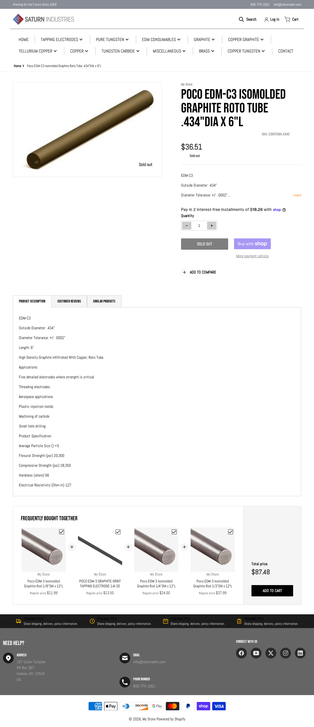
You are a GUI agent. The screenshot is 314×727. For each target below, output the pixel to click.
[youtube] (256, 653)
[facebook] (241, 653)
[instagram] (285, 653)
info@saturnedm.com (287, 4)
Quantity (187, 215)
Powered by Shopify (171, 719)
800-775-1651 (260, 4)
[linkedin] (300, 653)
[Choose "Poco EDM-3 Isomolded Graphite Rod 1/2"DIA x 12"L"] (230, 531)
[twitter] (270, 653)
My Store (149, 719)
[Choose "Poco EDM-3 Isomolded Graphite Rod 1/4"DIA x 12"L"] (174, 531)
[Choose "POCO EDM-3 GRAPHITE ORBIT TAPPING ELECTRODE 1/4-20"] (118, 531)
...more (296, 195)
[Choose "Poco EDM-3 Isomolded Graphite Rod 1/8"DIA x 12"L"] (61, 531)
